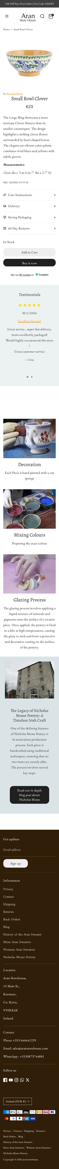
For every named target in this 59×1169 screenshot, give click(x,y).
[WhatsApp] (22, 1080)
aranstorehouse (30, 1159)
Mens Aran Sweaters (17, 942)
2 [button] (31, 376)
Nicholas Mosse (15, 93)
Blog (6, 927)
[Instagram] (16, 1080)
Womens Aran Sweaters (19, 950)
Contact (8, 897)
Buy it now (29, 263)
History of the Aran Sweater (22, 935)
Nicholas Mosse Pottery (19, 957)
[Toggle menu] (7, 16)
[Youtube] (11, 1080)
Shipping (9, 904)
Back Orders (11, 919)
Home (6, 29)
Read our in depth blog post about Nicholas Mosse (29, 795)
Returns (8, 912)
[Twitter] (28, 1080)
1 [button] (27, 377)
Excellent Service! (29, 321)
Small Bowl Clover (23, 29)
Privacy (8, 889)
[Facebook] (5, 1080)
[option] (29, 60)
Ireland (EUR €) (16, 1101)
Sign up (15, 863)
